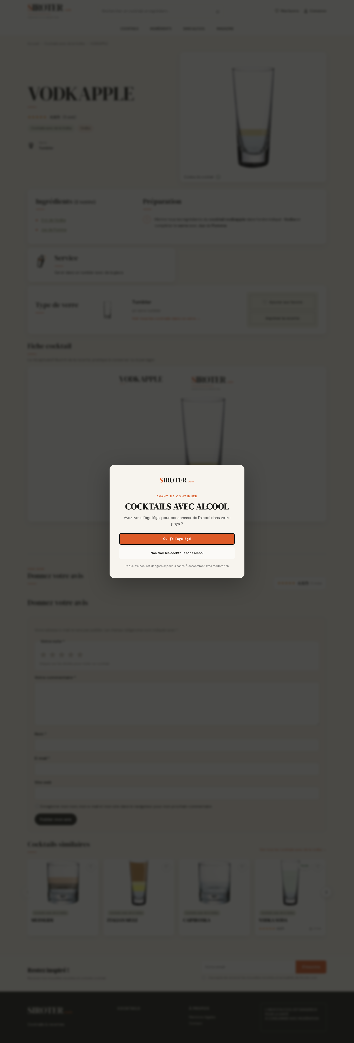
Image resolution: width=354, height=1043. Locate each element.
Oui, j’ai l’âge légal (177, 539)
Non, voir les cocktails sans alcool (177, 553)
